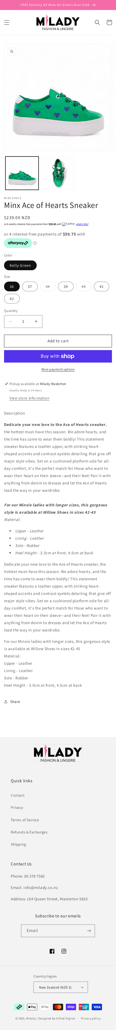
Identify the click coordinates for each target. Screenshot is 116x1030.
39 (66, 286)
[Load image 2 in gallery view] (57, 173)
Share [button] (15, 701)
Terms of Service (25, 819)
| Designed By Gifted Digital (56, 1018)
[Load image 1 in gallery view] (22, 173)
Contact (18, 795)
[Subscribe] (89, 930)
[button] (7, 22)
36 (12, 286)
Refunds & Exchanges (29, 832)
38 (51, 287)
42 (12, 298)
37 (30, 286)
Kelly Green (20, 265)
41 (102, 286)
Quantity (11, 310)
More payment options (58, 369)
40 (86, 287)
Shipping (18, 844)
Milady (31, 1018)
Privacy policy (91, 1018)
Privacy (17, 807)
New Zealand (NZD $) (55, 987)
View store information (29, 398)
